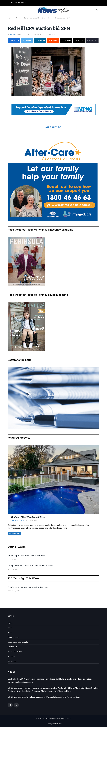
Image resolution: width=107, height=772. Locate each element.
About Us (11, 656)
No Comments (39, 34)
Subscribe (12, 661)
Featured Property (16, 520)
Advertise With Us (15, 651)
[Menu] (11, 10)
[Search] (96, 10)
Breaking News (18, 3)
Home (10, 623)
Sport (10, 632)
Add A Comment (53, 127)
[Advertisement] (53, 749)
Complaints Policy (55, 724)
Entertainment (13, 637)
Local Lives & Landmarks (18, 642)
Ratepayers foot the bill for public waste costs (30, 565)
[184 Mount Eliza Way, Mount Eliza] (53, 479)
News (10, 628)
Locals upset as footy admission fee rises (28, 587)
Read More (14, 533)
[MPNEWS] (53, 10)
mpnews (13, 34)
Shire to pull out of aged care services (26, 555)
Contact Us (12, 647)
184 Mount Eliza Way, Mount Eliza (27, 517)
